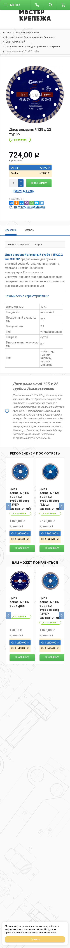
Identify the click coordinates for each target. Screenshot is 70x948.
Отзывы (29, 230)
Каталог (7, 32)
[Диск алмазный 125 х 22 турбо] (35, 94)
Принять (35, 939)
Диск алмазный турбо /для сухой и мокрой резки (33, 46)
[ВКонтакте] (11, 203)
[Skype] (36, 203)
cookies (26, 926)
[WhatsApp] (31, 203)
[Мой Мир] (21, 203)
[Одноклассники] (16, 203)
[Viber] (26, 203)
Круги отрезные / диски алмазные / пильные (30, 37)
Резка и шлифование (27, 32)
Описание (11, 230)
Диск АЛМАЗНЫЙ (15, 41)
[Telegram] (41, 203)
